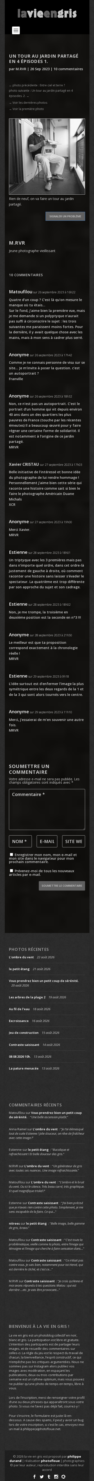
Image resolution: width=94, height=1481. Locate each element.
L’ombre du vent (21, 957)
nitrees (14, 1223)
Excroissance (19, 1021)
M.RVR (21, 69)
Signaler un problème (65, 216)
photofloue (50, 1461)
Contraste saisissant (24, 1044)
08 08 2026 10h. (20, 1056)
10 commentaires (68, 69)
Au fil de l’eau (19, 1009)
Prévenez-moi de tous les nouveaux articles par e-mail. (41, 873)
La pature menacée (24, 1068)
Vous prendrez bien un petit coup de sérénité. (44, 981)
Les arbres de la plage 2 (27, 997)
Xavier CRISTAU (24, 464)
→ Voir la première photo (26, 109)
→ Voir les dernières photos (28, 103)
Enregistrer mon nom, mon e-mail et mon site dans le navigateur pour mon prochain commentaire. (43, 858)
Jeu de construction (24, 1032)
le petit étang (19, 969)
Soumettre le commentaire (62, 885)
